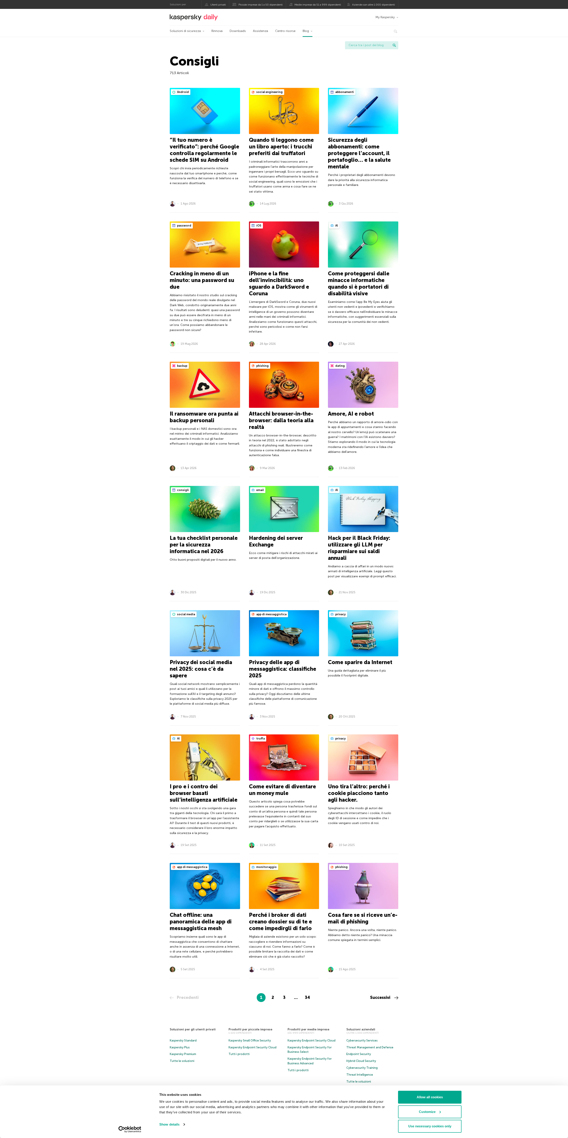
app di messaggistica (271, 614)
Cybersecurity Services (362, 1040)
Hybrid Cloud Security (361, 1061)
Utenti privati (218, 4)
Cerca (394, 45)
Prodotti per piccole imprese (250, 1029)
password (183, 225)
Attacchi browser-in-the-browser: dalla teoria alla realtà (281, 420)
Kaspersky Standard (183, 1040)
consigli (182, 490)
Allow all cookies (430, 1097)
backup (181, 365)
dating (340, 365)
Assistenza (260, 31)
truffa (260, 738)
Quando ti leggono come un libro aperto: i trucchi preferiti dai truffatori (281, 146)
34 (307, 997)
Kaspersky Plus (180, 1047)
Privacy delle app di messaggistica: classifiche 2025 (282, 669)
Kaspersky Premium (183, 1054)
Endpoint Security (358, 1054)
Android (182, 92)
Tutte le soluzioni (182, 1061)
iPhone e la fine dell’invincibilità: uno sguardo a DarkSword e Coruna (279, 283)
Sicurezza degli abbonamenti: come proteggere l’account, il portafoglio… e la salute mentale (359, 153)
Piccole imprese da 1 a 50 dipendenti (261, 4)
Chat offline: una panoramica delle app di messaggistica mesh (201, 921)
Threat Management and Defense (369, 1047)
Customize (427, 1112)
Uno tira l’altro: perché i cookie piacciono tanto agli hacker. (359, 793)
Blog (306, 31)
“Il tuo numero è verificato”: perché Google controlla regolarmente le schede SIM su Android (204, 150)
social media (185, 614)
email (260, 490)
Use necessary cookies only (429, 1126)
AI (336, 225)
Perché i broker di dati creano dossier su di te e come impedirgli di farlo (280, 921)
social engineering (269, 92)
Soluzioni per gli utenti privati (193, 1029)
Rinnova (217, 31)
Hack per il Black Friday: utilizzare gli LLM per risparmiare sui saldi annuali (359, 548)
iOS (258, 225)
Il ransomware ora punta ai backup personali (204, 417)
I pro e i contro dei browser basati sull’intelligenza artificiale (203, 793)
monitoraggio (266, 867)
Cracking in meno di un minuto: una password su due (202, 280)
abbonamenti (344, 92)
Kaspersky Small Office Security (250, 1040)
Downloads (238, 31)
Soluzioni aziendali (360, 1029)
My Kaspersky (385, 17)
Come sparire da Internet (360, 662)
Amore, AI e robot (351, 413)
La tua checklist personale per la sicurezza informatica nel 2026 (204, 544)
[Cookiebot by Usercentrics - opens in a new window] (129, 1129)
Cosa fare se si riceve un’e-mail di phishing (362, 918)
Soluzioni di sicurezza (185, 31)
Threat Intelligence (359, 1074)
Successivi (380, 997)
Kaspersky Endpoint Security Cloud (252, 1047)
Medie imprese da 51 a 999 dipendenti (317, 4)
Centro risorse (285, 31)
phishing (262, 365)
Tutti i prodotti (239, 1054)
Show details (169, 1124)
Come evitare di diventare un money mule (282, 789)
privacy (340, 614)
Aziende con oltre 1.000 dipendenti (373, 4)
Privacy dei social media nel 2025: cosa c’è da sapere (201, 669)
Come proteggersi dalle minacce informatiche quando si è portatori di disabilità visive (358, 283)
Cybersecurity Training (362, 1067)
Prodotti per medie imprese (308, 1029)
